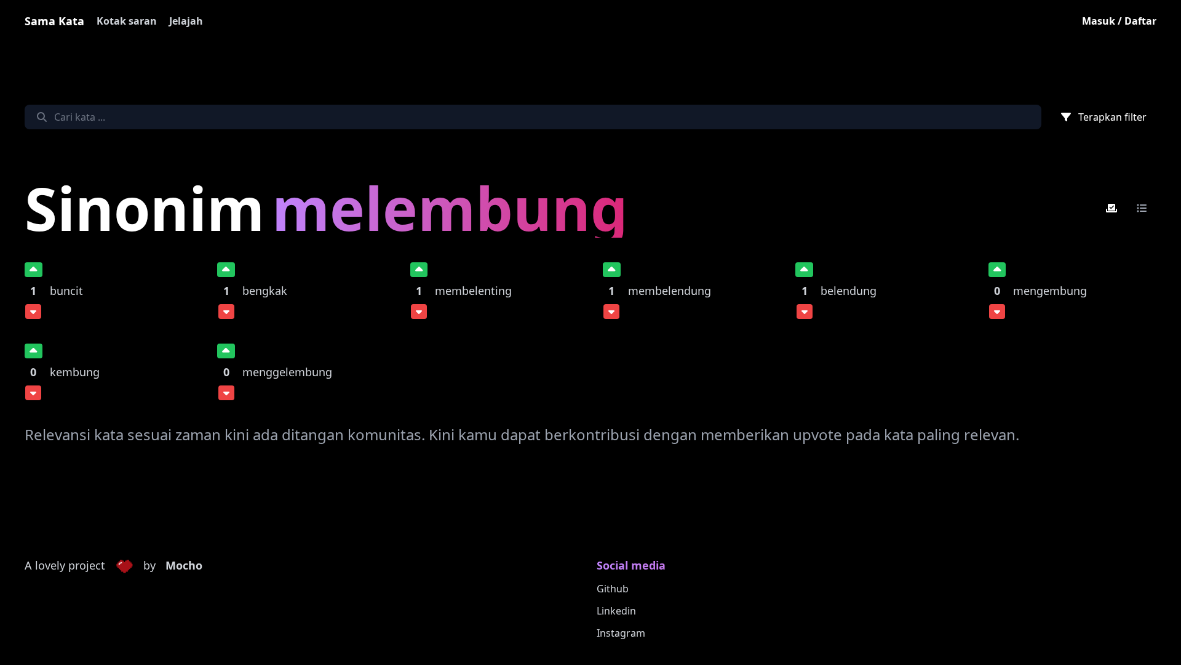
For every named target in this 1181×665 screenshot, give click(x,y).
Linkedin (616, 611)
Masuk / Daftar (1119, 21)
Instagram (621, 633)
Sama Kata (54, 21)
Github (613, 588)
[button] (124, 566)
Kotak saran (127, 21)
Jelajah (186, 21)
